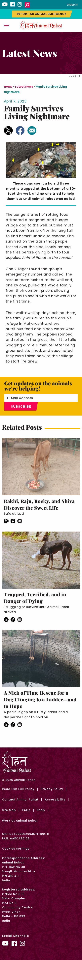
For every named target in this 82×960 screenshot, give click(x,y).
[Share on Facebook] (20, 130)
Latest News (24, 87)
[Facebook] (12, 4)
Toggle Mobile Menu (6, 25)
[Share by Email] (31, 130)
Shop (41, 810)
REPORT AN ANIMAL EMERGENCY (41, 14)
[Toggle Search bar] (27, 5)
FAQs (26, 810)
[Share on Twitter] (8, 130)
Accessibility (55, 799)
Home (8, 87)
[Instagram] (20, 4)
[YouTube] (5, 4)
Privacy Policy (52, 789)
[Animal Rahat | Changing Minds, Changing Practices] (41, 25)
